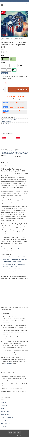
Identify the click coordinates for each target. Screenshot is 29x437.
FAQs (2, 408)
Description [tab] (4, 162)
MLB (11, 38)
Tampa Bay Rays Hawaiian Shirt (8, 40)
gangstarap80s (8, 363)
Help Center (4, 426)
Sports (7, 38)
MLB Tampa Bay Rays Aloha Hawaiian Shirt (14, 257)
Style (2, 55)
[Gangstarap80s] (14, 5)
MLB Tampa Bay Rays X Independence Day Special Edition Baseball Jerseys (7, 152)
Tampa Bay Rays (19, 119)
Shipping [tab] (3, 165)
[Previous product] (5, 52)
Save (3, 12)
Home (2, 38)
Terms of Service (5, 423)
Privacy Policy (5, 414)
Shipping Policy (5, 420)
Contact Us (4, 405)
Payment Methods (6, 411)
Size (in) (3, 62)
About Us (3, 402)
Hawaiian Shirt (9, 119)
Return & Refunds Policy (7, 417)
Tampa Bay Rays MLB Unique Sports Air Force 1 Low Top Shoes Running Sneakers (21, 153)
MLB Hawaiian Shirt (18, 38)
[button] (2, 5)
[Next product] (2, 52)
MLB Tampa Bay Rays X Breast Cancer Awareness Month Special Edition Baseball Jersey (14, 271)
